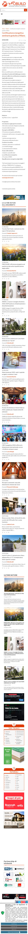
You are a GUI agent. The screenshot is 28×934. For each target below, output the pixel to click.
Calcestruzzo (8, 780)
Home (3, 28)
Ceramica (7, 785)
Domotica (7, 738)
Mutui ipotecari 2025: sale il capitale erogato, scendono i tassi (13, 373)
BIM (6, 736)
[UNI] (8, 874)
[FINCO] (19, 879)
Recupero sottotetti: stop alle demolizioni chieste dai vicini (11, 483)
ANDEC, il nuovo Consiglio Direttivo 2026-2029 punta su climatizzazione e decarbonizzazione (13, 304)
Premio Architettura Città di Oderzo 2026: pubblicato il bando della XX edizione (13, 410)
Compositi (7, 787)
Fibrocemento (19, 774)
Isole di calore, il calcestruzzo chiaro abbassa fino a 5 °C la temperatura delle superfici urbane (13, 557)
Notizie (7, 28)
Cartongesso (8, 782)
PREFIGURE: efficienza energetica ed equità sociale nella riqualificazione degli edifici (13, 266)
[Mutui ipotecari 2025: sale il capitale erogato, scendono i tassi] (14, 360)
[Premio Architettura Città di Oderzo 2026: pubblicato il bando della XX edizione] (14, 395)
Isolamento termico (20, 732)
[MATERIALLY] (19, 868)
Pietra (17, 778)
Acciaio (7, 775)
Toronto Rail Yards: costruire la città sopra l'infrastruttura (13, 230)
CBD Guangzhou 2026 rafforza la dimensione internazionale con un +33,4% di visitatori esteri (12, 447)
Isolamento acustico (20, 731)
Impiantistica (8, 742)
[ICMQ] (8, 879)
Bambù (7, 778)
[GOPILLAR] (8, 885)
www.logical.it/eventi (7, 177)
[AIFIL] (19, 885)
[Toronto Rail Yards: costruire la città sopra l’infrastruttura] (14, 216)
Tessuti (17, 787)
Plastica (17, 780)
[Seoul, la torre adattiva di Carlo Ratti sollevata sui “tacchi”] (14, 326)
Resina (17, 785)
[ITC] (8, 868)
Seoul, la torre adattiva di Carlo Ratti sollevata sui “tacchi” (14, 682)
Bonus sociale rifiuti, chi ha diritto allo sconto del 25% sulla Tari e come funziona (13, 520)
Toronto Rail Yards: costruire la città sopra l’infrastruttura (14, 594)
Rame (17, 783)
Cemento (7, 784)
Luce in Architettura (20, 734)
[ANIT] (19, 874)
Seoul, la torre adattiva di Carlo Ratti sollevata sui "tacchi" (13, 339)
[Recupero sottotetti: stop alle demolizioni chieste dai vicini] (14, 470)
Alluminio (7, 777)
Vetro (17, 788)
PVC (17, 781)
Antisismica (8, 731)
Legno (17, 776)
